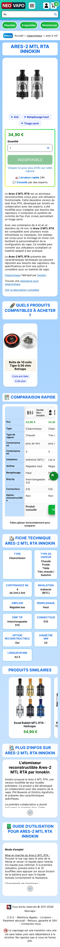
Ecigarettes (29, 25)
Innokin (41, 275)
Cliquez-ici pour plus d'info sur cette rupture (30, 169)
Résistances (49, 25)
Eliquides (9, 25)
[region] (30, 462)
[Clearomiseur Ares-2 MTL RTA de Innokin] (30, 85)
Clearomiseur (13, 275)
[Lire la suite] (30, 812)
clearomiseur (34, 35)
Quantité (13, 141)
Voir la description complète (22, 289)
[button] (53, 476)
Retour (8, 35)
